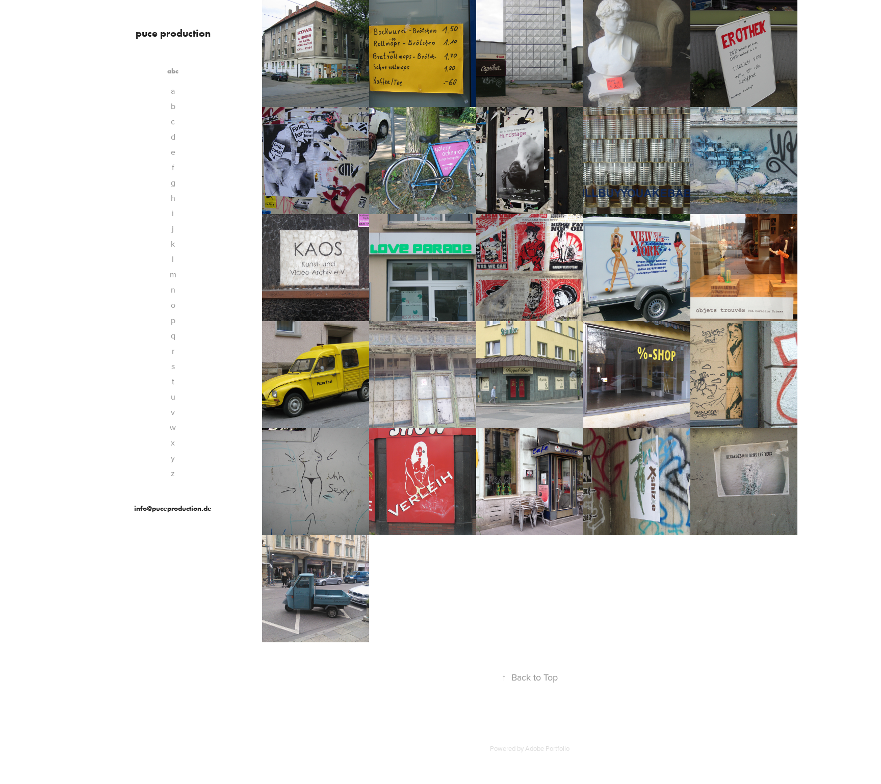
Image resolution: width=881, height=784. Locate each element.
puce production (173, 33)
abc (172, 71)
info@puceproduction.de (173, 508)
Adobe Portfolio (547, 748)
